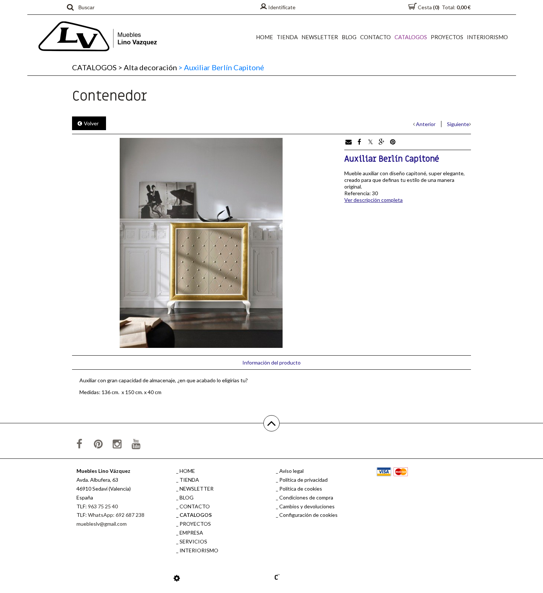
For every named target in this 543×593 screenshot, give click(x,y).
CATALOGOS (411, 37)
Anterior (426, 124)
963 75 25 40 (103, 506)
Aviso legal (291, 471)
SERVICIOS (193, 541)
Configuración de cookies (308, 515)
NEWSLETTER (319, 37)
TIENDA (287, 37)
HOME (264, 37)
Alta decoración (147, 67)
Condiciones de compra (306, 497)
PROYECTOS (447, 37)
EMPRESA (191, 532)
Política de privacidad (303, 480)
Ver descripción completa (373, 200)
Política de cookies (300, 488)
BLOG (349, 37)
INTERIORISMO (487, 37)
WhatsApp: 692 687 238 (116, 515)
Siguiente (458, 124)
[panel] (177, 578)
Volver (91, 123)
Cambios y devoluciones (307, 506)
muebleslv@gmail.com (101, 524)
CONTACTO (375, 37)
